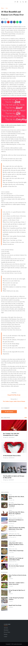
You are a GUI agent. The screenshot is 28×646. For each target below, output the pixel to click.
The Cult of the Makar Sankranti (16, 566)
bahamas (10, 518)
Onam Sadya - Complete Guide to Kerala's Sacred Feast (16, 583)
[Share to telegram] (20, 22)
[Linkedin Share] (11, 22)
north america (19, 518)
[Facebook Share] (2, 22)
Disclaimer (6, 630)
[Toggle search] (23, 2)
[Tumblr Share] (14, 22)
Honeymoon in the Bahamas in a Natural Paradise (16, 520)
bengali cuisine (11, 533)
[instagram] (17, 2)
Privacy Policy (7, 632)
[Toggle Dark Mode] (20, 2)
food (10, 502)
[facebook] (15, 2)
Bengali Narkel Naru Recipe (15, 535)
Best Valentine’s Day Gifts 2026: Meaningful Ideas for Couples (11, 434)
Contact (5, 636)
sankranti (16, 564)
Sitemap (5, 634)
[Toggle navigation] (25, 2)
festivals (10, 494)
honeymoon (14, 518)
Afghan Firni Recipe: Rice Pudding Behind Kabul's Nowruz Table (17, 528)
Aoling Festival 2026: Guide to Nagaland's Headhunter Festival (16, 543)
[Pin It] (8, 22)
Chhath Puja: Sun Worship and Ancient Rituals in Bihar (16, 558)
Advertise (6, 628)
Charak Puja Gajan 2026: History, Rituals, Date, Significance (16, 512)
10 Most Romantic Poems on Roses (12, 455)
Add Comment (9, 411)
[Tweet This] (5, 22)
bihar (10, 556)
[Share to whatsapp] (17, 22)
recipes (12, 502)
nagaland (13, 541)
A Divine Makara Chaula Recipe (16, 550)
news (13, 564)
